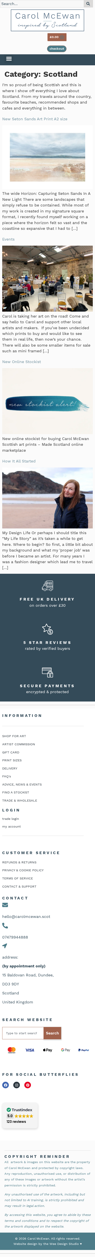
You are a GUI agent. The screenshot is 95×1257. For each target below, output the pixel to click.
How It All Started (19, 461)
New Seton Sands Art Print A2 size (34, 119)
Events (8, 239)
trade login (10, 818)
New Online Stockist (21, 362)
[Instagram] (16, 1085)
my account (11, 826)
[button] (8, 58)
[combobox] (42, 3)
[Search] (88, 3)
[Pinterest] (27, 1085)
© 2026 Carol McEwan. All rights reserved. (47, 1238)
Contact (15, 898)
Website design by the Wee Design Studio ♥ (47, 1244)
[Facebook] (5, 1085)
